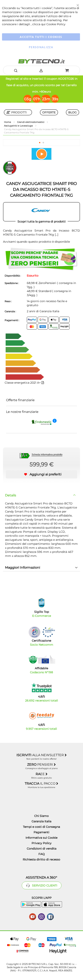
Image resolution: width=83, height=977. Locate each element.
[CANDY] (41, 211)
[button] (40, 143)
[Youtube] (33, 916)
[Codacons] (41, 659)
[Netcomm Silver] (34, 632)
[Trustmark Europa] (49, 632)
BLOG (72, 112)
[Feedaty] (41, 716)
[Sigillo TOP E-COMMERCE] (41, 603)
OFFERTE (49, 112)
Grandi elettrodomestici (31, 122)
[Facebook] (50, 916)
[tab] (41, 495)
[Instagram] (41, 916)
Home (8, 122)
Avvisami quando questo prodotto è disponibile (36, 241)
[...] (56, 234)
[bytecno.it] (41, 61)
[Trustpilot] (41, 687)
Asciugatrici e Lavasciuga (18, 125)
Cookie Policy (55, 24)
